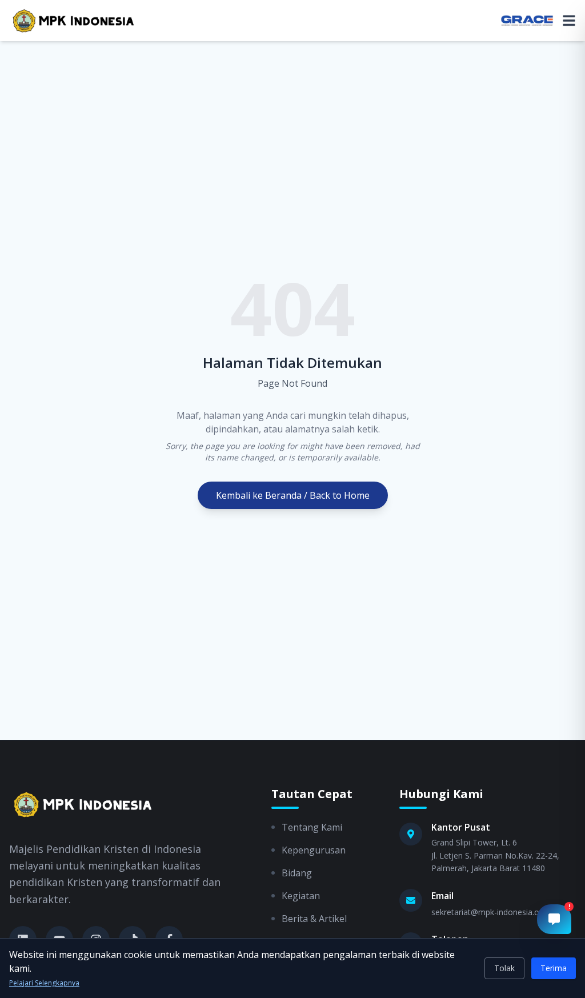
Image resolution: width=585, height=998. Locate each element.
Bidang (297, 873)
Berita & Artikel (314, 918)
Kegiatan (301, 895)
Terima (553, 968)
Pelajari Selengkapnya (44, 983)
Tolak (504, 968)
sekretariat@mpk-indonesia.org (489, 912)
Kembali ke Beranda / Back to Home (293, 495)
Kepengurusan (314, 850)
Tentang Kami (312, 827)
